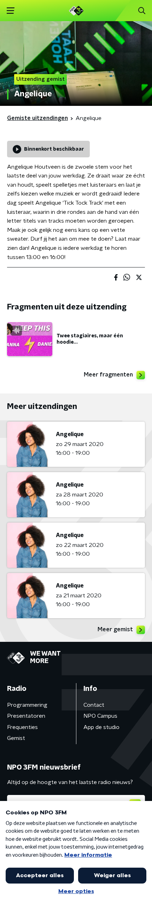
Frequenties (22, 727)
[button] (10, 10)
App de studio (101, 727)
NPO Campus (100, 716)
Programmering (27, 705)
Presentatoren (26, 716)
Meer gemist (115, 629)
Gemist (16, 738)
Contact (93, 705)
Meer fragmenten (108, 375)
